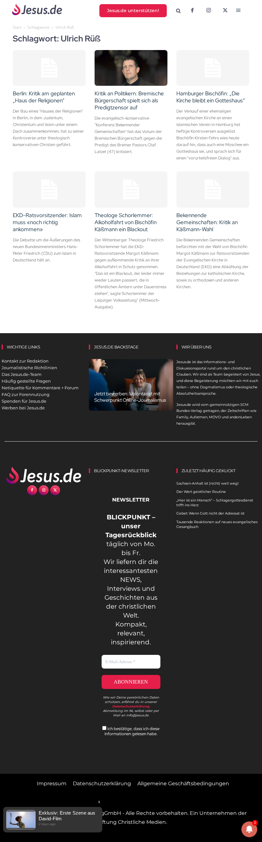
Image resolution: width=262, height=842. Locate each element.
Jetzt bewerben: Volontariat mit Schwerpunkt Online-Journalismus (130, 397)
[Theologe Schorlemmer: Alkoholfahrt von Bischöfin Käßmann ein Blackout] (131, 190)
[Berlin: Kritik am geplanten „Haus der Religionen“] (49, 68)
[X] (225, 11)
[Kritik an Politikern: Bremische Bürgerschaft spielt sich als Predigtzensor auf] (131, 68)
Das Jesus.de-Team (22, 374)
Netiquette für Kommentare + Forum (40, 387)
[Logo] (44, 475)
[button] (178, 11)
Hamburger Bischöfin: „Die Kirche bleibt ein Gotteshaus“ (210, 97)
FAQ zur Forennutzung (26, 394)
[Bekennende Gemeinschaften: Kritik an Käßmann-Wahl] (212, 190)
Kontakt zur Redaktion (25, 360)
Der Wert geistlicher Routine (201, 491)
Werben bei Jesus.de (23, 407)
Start (17, 27)
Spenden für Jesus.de (24, 401)
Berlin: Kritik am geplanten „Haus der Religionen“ (44, 97)
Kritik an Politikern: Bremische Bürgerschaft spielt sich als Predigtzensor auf (129, 100)
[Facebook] (192, 11)
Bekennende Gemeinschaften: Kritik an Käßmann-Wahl (207, 222)
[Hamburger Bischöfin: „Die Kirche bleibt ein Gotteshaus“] (212, 68)
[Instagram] (208, 11)
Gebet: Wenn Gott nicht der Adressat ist (210, 513)
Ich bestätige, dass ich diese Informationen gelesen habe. (132, 731)
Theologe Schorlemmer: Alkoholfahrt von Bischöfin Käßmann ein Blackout (126, 222)
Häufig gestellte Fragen (26, 381)
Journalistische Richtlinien (29, 367)
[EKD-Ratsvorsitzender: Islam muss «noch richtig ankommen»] (49, 190)
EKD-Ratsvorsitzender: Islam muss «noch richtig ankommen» (47, 222)
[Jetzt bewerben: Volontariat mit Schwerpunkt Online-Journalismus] (131, 385)
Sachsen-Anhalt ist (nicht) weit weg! (207, 483)
